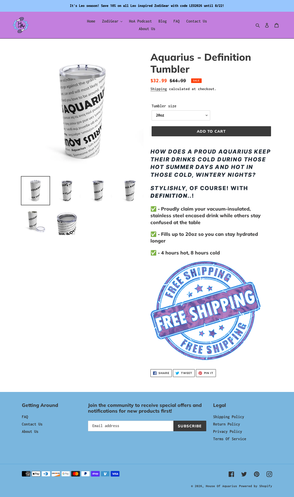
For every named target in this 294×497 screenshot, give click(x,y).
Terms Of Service (229, 439)
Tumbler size (164, 106)
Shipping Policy (228, 417)
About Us (30, 431)
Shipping (158, 89)
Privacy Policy (227, 431)
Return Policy (226, 424)
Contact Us (32, 424)
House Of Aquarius (221, 486)
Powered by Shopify (255, 486)
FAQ (25, 417)
